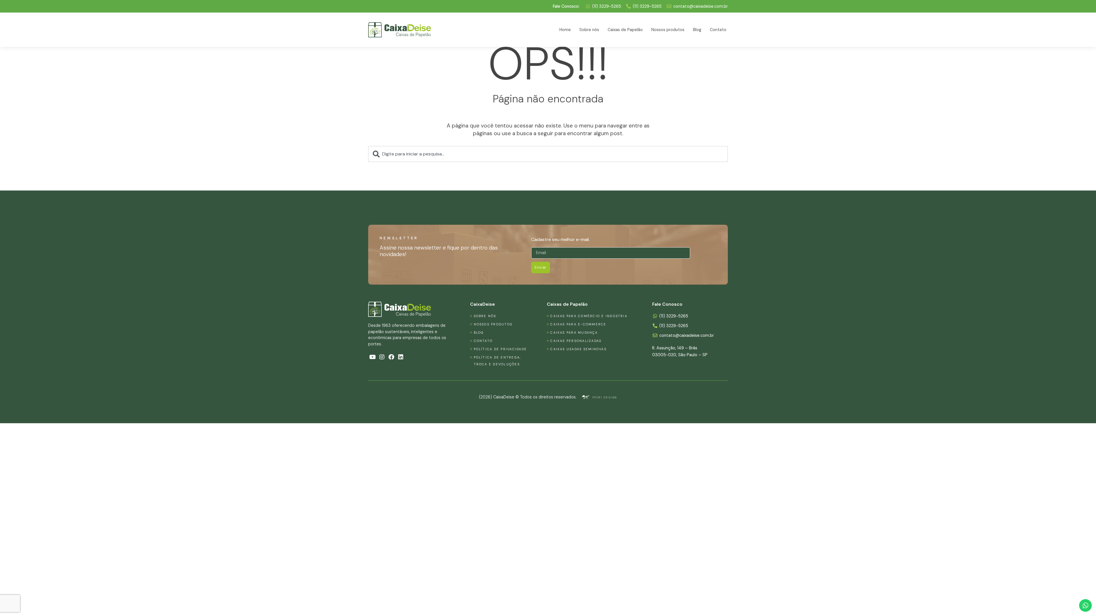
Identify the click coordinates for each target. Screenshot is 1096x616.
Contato (718, 29)
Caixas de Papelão (625, 29)
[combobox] (548, 154)
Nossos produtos (667, 29)
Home (565, 29)
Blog (697, 29)
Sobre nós (589, 29)
